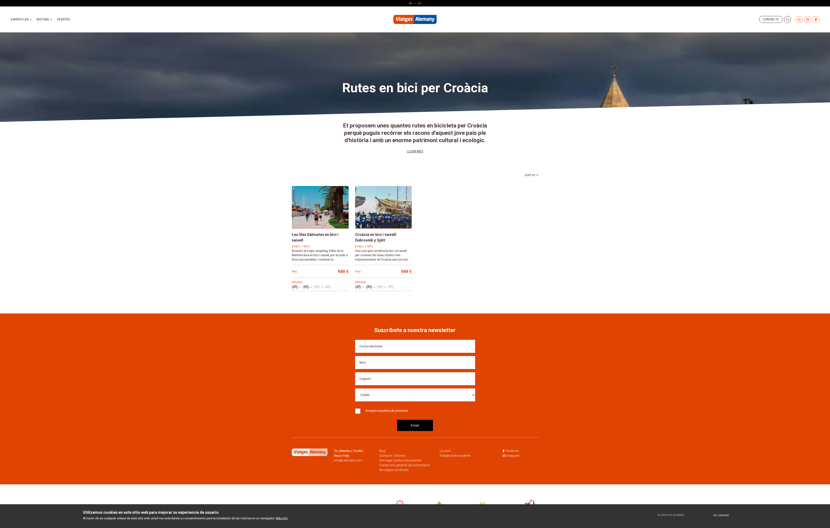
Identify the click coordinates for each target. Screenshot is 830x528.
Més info (282, 518)
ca (419, 3)
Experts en (20, 19)
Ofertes (63, 19)
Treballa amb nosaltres (455, 455)
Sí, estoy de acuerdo (671, 515)
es (410, 3)
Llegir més (415, 151)
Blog (382, 451)
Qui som (445, 451)
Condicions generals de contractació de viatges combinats (404, 467)
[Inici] (415, 19)
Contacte (771, 19)
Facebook (512, 451)
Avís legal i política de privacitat (400, 460)
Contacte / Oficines (392, 455)
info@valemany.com (348, 460)
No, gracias (721, 515)
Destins (43, 19)
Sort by (530, 175)
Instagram (513, 455)
